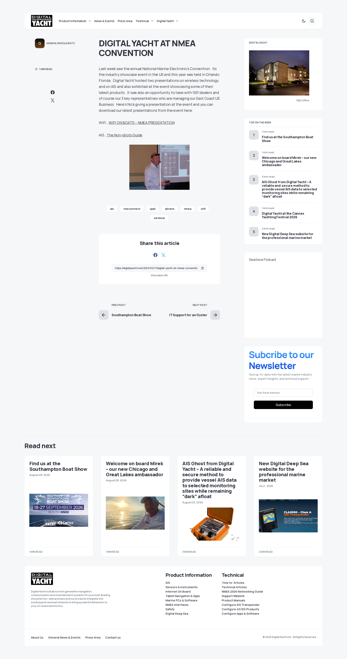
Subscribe (283, 405)
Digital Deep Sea (176, 613)
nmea (187, 209)
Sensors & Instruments (181, 587)
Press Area (92, 637)
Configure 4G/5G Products (240, 609)
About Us (37, 637)
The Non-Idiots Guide (124, 135)
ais (112, 209)
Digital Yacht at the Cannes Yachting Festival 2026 (283, 215)
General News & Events (60, 43)
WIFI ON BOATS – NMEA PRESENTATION (142, 122)
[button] (303, 21)
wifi (203, 209)
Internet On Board (178, 591)
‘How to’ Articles (233, 582)
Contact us (113, 637)
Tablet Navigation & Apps (182, 596)
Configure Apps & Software (240, 613)
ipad (152, 209)
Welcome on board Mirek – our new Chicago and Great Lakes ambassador (289, 161)
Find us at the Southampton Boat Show (287, 139)
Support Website (233, 596)
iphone (169, 209)
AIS (167, 582)
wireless (159, 218)
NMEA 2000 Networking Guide (242, 591)
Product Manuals (233, 600)
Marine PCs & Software (181, 600)
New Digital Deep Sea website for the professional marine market (287, 236)
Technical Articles (234, 587)
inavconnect (131, 209)
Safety (170, 609)
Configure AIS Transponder (241, 604)
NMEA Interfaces (177, 604)
